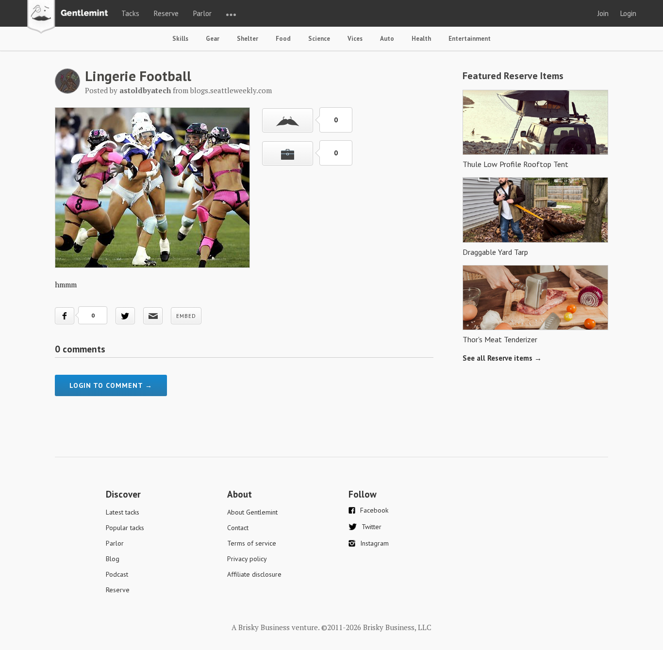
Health (421, 38)
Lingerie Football (138, 76)
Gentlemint (70, 17)
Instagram (374, 543)
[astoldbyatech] (67, 90)
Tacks (130, 13)
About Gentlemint (252, 512)
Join (603, 13)
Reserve (166, 13)
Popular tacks (125, 527)
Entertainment (469, 38)
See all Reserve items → (502, 358)
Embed (186, 316)
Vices (355, 38)
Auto (387, 38)
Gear (212, 38)
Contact (238, 527)
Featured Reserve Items (513, 75)
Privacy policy (247, 558)
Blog (112, 558)
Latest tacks (122, 512)
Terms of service (251, 543)
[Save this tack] (287, 153)
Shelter (247, 38)
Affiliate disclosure (254, 574)
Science (319, 38)
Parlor (202, 13)
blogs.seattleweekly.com (231, 90)
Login (628, 13)
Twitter (371, 526)
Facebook (374, 510)
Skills (180, 38)
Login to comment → (110, 385)
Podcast (117, 574)
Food (283, 38)
